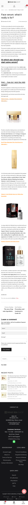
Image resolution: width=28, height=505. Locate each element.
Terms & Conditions (21, 452)
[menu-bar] (2, 6)
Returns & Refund (21, 457)
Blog (17, 298)
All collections (14, 478)
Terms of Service (7, 457)
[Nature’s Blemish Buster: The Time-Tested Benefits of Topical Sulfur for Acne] (3, 395)
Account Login (7, 452)
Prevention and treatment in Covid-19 (19, 311)
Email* (3, 333)
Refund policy (7, 460)
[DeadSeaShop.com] (14, 2)
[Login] (14, 6)
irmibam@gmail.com (14, 422)
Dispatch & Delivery (21, 454)
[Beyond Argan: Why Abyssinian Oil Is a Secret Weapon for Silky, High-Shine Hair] (3, 387)
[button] (25, 359)
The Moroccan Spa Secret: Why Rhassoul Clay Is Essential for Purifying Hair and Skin (17, 377)
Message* (3, 337)
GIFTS (14, 483)
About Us (7, 454)
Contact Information (7, 463)
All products (14, 480)
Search (14, 475)
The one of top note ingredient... (8, 310)
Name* (3, 328)
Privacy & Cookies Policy (21, 460)
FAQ (14, 486)
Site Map (21, 464)
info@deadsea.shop (14, 439)
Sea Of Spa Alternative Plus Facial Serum (11, 142)
